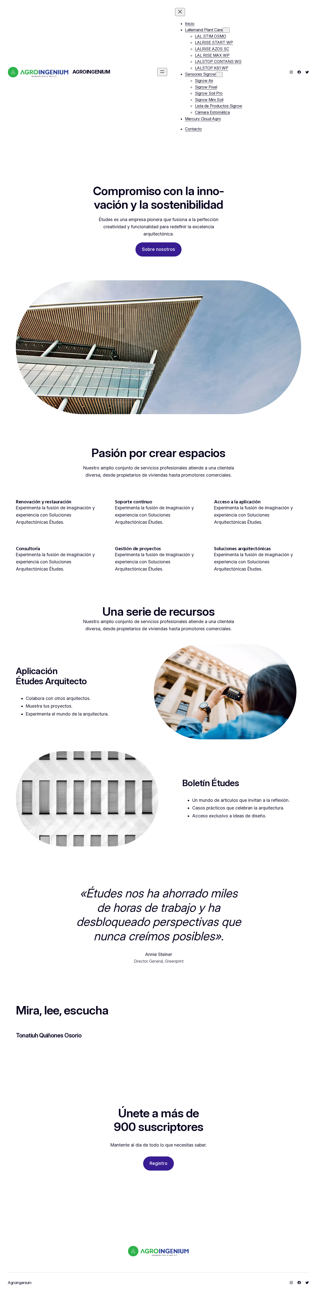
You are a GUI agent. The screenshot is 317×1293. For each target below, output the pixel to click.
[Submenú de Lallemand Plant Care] (226, 30)
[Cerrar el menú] (180, 12)
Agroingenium (91, 72)
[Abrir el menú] (162, 72)
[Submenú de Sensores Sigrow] (219, 74)
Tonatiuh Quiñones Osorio (48, 1035)
